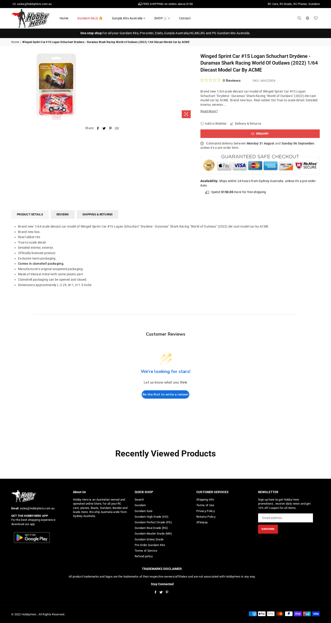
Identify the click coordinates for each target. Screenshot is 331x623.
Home (64, 18)
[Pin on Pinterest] (110, 128)
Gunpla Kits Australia (127, 18)
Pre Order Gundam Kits (150, 545)
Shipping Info (205, 499)
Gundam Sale (143, 511)
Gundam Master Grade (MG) (153, 533)
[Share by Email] (117, 128)
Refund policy (144, 556)
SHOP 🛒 (161, 18)
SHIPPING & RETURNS (97, 214)
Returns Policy (205, 516)
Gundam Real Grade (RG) (151, 528)
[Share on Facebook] (98, 128)
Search (139, 499)
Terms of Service (146, 550)
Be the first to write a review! (165, 394)
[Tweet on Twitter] (104, 128)
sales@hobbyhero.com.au (34, 4)
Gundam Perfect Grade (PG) (153, 522)
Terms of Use (205, 505)
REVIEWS (63, 214)
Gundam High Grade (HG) (151, 516)
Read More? (209, 111)
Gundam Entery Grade (149, 539)
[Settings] (308, 18)
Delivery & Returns (247, 123)
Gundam (140, 505)
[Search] (299, 18)
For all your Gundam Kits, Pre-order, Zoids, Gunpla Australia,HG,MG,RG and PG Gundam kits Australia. (165, 33)
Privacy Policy (205, 511)
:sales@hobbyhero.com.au (36, 508)
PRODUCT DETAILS (30, 214)
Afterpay (202, 522)
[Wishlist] (316, 18)
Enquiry (262, 133)
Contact (185, 18)
